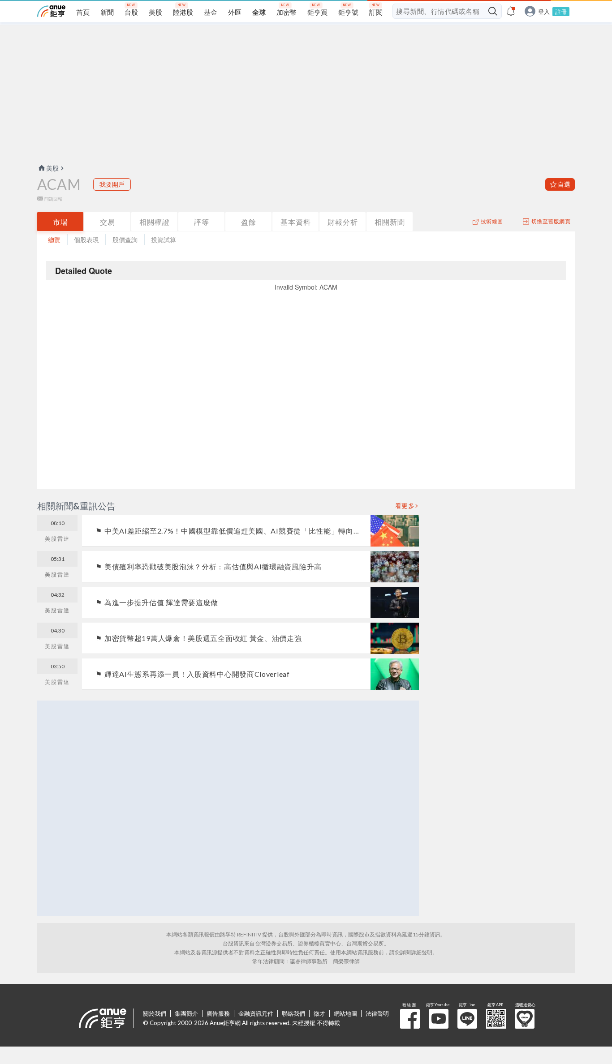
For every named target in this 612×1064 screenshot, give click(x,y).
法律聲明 (377, 1013)
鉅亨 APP (496, 1019)
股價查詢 (125, 240)
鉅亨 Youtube (438, 1019)
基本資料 (295, 222)
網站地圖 (345, 1013)
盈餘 (248, 222)
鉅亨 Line (467, 1019)
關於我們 (154, 1013)
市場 (60, 222)
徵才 (319, 1013)
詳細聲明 (421, 952)
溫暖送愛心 (524, 1019)
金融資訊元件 (255, 1013)
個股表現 (86, 240)
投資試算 (163, 240)
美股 (52, 168)
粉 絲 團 (410, 1019)
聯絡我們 (293, 1013)
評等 (201, 222)
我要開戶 (112, 184)
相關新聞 (390, 222)
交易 (107, 222)
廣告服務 (218, 1013)
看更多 (405, 506)
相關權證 (154, 222)
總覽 (54, 240)
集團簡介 (186, 1013)
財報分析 (343, 222)
